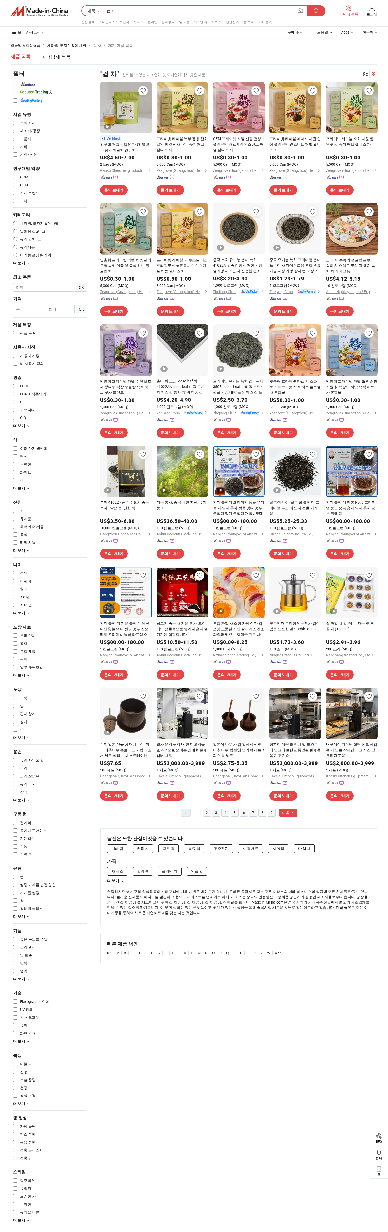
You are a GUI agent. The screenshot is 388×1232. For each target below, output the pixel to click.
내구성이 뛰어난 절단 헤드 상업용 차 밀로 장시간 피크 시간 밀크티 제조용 (351, 750)
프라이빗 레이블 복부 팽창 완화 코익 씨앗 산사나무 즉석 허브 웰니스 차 (182, 144)
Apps (345, 32)
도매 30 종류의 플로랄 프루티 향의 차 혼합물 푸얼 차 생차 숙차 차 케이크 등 (350, 265)
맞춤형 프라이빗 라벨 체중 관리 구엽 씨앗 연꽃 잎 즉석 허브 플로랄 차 (125, 265)
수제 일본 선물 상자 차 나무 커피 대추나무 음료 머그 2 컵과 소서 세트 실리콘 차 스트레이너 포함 (125, 750)
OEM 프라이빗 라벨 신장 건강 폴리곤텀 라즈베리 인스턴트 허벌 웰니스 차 (238, 144)
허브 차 (216, 22)
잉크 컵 (184, 22)
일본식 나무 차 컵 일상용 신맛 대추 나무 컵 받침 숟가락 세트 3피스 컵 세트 (238, 750)
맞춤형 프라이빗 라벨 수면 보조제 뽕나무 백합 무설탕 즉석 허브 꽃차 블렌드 (125, 387)
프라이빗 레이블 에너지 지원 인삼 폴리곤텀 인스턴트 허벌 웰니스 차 (295, 144)
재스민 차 (200, 22)
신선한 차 (232, 22)
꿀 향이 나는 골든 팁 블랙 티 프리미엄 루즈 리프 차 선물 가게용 (294, 508)
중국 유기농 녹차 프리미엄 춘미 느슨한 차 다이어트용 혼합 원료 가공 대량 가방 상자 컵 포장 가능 (295, 265)
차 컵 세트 (250, 848)
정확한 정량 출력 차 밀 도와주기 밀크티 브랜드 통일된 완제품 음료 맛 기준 (295, 750)
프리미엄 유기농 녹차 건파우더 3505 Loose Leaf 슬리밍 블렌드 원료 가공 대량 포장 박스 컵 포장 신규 (238, 386)
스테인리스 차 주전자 (114, 22)
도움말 (322, 32)
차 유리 (278, 848)
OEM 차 (304, 848)
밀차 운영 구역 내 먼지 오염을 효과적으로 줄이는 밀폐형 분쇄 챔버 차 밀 (182, 750)
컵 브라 (249, 22)
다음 (286, 812)
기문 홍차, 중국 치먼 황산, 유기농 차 (181, 505)
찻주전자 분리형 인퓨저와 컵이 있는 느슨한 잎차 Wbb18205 (294, 626)
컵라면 (152, 22)
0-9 (109, 952)
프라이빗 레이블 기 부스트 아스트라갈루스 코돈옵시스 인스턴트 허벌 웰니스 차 (182, 265)
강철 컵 (168, 848)
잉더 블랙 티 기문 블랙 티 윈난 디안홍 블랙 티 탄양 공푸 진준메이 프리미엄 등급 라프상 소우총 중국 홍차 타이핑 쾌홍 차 (125, 629)
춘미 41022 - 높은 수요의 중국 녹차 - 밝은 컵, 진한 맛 (124, 505)
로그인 (371, 13)
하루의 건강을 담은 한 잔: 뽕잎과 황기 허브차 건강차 (124, 147)
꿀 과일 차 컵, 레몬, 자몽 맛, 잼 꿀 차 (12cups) (350, 626)
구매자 (293, 32)
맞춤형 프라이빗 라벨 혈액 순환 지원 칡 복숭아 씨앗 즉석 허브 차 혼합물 (351, 387)
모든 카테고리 (29, 32)
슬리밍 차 (168, 22)
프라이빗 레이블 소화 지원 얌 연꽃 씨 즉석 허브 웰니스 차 (349, 141)
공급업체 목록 (56, 56)
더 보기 (113, 881)
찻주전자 (221, 848)
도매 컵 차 (265, 22)
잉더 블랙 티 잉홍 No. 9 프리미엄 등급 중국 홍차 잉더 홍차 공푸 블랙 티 (351, 508)
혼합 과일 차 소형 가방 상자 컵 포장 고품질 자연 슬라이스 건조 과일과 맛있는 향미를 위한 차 (238, 629)
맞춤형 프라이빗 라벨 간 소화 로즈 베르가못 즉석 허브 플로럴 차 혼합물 (295, 387)
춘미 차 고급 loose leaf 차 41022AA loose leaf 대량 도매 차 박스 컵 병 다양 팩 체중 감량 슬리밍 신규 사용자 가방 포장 (181, 386)
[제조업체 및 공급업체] (39, 10)
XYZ (278, 952)
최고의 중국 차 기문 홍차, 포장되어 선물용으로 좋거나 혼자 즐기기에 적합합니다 (182, 629)
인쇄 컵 (117, 848)
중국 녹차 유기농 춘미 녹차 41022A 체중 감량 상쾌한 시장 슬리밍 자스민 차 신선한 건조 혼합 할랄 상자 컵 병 (237, 265)
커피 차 (143, 848)
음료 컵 (194, 848)
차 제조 (138, 22)
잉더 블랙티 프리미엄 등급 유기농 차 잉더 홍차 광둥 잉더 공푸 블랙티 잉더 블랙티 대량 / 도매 (238, 508)
